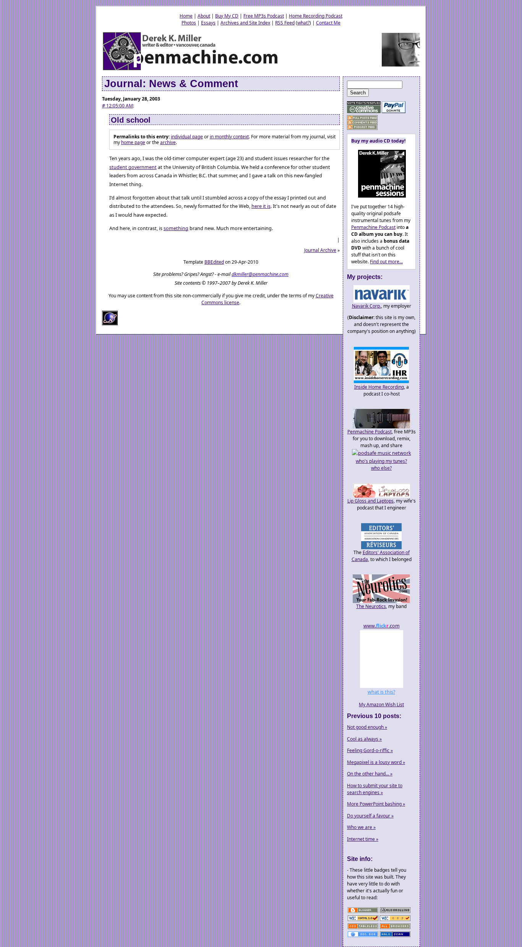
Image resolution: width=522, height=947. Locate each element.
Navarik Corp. (366, 306)
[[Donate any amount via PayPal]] (393, 111)
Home (186, 16)
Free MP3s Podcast (263, 16)
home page (133, 142)
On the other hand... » (369, 773)
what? (303, 22)
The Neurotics (371, 606)
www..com (381, 626)
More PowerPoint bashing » (376, 804)
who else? (381, 468)
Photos (189, 22)
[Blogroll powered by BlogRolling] (395, 912)
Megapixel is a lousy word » (376, 762)
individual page (187, 136)
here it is (261, 206)
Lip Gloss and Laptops (370, 501)
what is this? (381, 692)
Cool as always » (364, 739)
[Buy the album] (378, 196)
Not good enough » (367, 727)
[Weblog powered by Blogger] (363, 912)
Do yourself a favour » (370, 815)
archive (168, 142)
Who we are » (361, 827)
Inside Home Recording (379, 387)
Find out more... (386, 261)
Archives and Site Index (245, 22)
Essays (208, 22)
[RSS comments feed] (362, 122)
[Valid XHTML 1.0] (363, 920)
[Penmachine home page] (191, 69)
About (204, 16)
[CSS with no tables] (363, 928)
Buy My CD (226, 16)
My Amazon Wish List (381, 704)
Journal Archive (320, 250)
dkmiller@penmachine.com (260, 274)
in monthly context (229, 136)
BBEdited (214, 262)
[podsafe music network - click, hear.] (381, 453)
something (176, 228)
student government (133, 167)
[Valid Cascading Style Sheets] (395, 920)
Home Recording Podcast (315, 16)
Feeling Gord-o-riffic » (370, 750)
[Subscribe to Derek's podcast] (362, 127)
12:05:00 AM (117, 105)
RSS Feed (285, 22)
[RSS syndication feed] (362, 118)
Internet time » (362, 839)
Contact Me (328, 22)
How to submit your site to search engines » (374, 789)
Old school (131, 120)
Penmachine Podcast (373, 227)
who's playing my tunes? (381, 461)
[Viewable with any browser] (395, 928)
